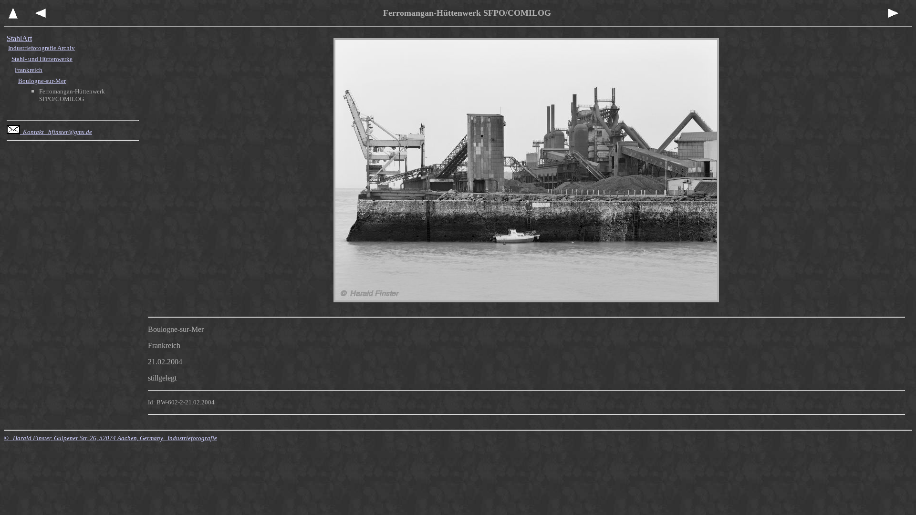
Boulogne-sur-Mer (42, 80)
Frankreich (28, 69)
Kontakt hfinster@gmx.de (56, 131)
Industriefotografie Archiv (41, 48)
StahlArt (19, 38)
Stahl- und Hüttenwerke (42, 58)
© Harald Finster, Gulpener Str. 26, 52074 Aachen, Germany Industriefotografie (110, 438)
